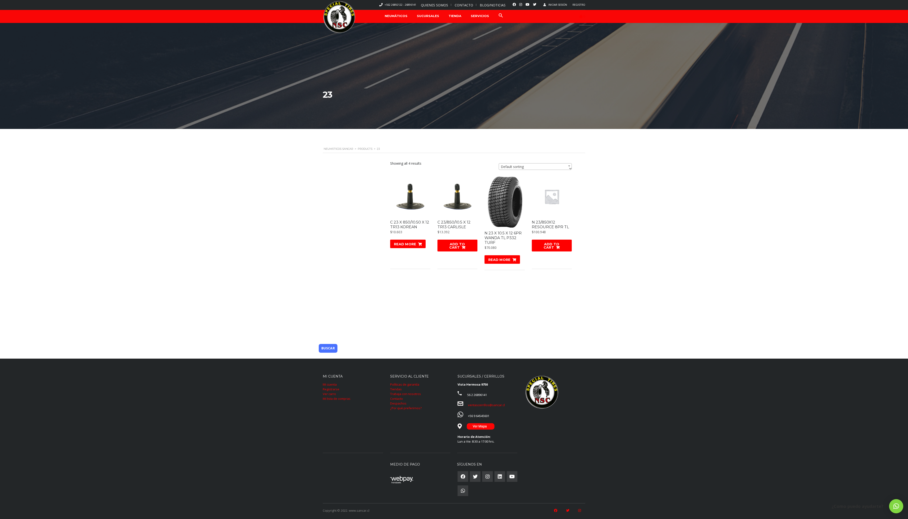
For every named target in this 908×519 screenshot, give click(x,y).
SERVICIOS (480, 16)
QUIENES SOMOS (434, 5)
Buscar (328, 348)
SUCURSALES (428, 16)
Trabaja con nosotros (405, 394)
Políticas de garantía (404, 384)
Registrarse (331, 389)
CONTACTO (464, 5)
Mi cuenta (330, 384)
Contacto (396, 398)
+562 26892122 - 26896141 (400, 4)
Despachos (398, 403)
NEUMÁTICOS (396, 16)
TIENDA (455, 16)
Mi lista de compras (336, 398)
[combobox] (535, 166)
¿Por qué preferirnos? (406, 408)
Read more (405, 244)
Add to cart (457, 246)
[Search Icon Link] (501, 16)
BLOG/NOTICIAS (493, 5)
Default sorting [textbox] (512, 166)
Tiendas (396, 389)
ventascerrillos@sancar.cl (486, 405)
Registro (578, 4)
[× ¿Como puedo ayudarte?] (896, 506)
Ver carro (329, 394)
